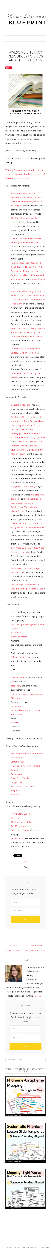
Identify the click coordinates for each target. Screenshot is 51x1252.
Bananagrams (17, 774)
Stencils (14, 722)
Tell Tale (15, 817)
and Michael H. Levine (28, 332)
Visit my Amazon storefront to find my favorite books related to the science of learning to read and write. (25, 174)
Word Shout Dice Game (22, 786)
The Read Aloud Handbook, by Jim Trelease (27, 373)
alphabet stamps (19, 677)
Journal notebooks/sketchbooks (26, 693)
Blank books (17, 698)
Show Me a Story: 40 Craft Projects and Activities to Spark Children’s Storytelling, (26, 197)
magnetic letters (19, 636)
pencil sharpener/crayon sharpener (28, 624)
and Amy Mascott (27, 271)
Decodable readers (20, 404)
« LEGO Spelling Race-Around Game (25, 946)
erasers (15, 628)
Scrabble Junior (18, 761)
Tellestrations (18, 838)
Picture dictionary (19, 710)
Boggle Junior (17, 782)
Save (10, 68)
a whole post (38, 279)
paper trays (25, 657)
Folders (14, 657)
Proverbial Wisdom (20, 830)
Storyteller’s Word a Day (23, 486)
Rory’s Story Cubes (20, 813)
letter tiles (16, 632)
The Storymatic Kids (21, 822)
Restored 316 (42, 1247)
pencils (14, 612)
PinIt (26, 861)
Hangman (15, 794)
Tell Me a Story (18, 826)
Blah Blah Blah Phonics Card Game (27, 753)
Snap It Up (16, 790)
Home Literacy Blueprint (27, 19)
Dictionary (16, 706)
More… (38, 995)
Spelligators (17, 757)
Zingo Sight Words (20, 778)
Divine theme (27, 1247)
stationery (16, 685)
